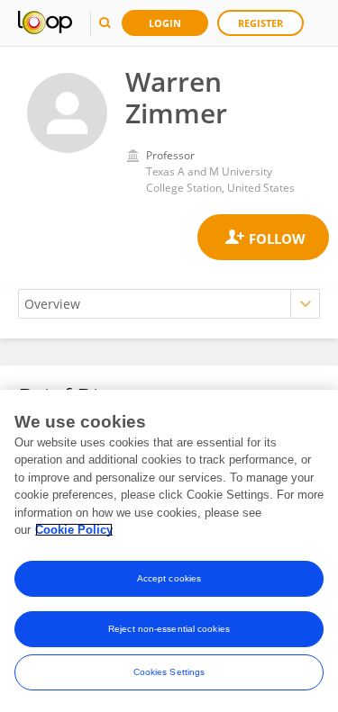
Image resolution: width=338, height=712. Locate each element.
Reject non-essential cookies (169, 629)
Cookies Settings (169, 672)
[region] (169, 551)
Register (260, 23)
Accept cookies (169, 578)
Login (165, 23)
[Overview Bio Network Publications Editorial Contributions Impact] (169, 304)
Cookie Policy (74, 529)
